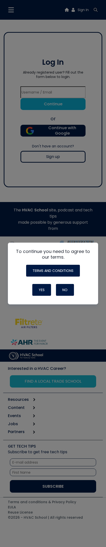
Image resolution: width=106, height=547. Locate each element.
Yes (42, 289)
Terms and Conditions (53, 270)
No (65, 289)
